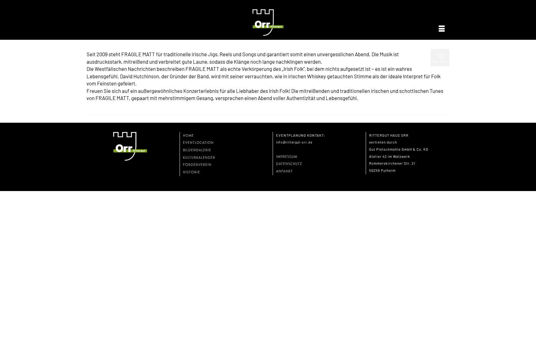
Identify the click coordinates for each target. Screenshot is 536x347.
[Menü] (441, 29)
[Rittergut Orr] (268, 22)
